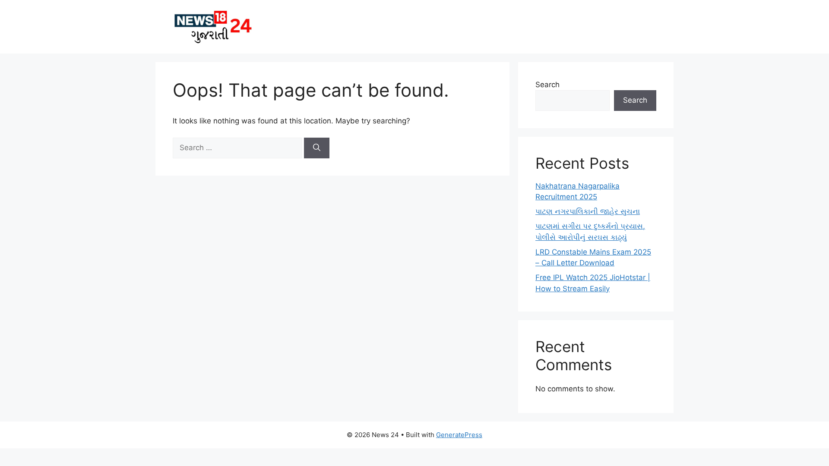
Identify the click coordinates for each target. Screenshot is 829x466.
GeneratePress (459, 435)
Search (547, 84)
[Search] (316, 148)
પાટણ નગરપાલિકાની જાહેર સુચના (587, 211)
